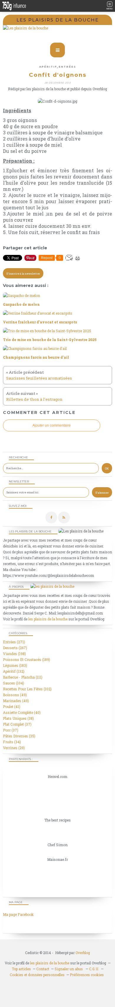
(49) (15, 694)
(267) (15, 647)
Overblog (82, 952)
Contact (42, 968)
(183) (15, 665)
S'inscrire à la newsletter (23, 273)
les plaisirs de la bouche (48, 619)
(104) (13, 683)
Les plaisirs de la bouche (58, 20)
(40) (22, 712)
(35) (19, 736)
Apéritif (48, 66)
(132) (13, 671)
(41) (11, 706)
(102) (27, 689)
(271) (14, 641)
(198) (14, 653)
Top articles (21, 968)
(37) (17, 724)
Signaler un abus (69, 968)
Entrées (67, 66)
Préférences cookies (87, 974)
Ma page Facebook (18, 914)
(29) (14, 747)
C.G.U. (94, 968)
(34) (12, 741)
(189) (26, 659)
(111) (22, 677)
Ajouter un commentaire (51, 425)
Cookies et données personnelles (37, 974)
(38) (18, 718)
